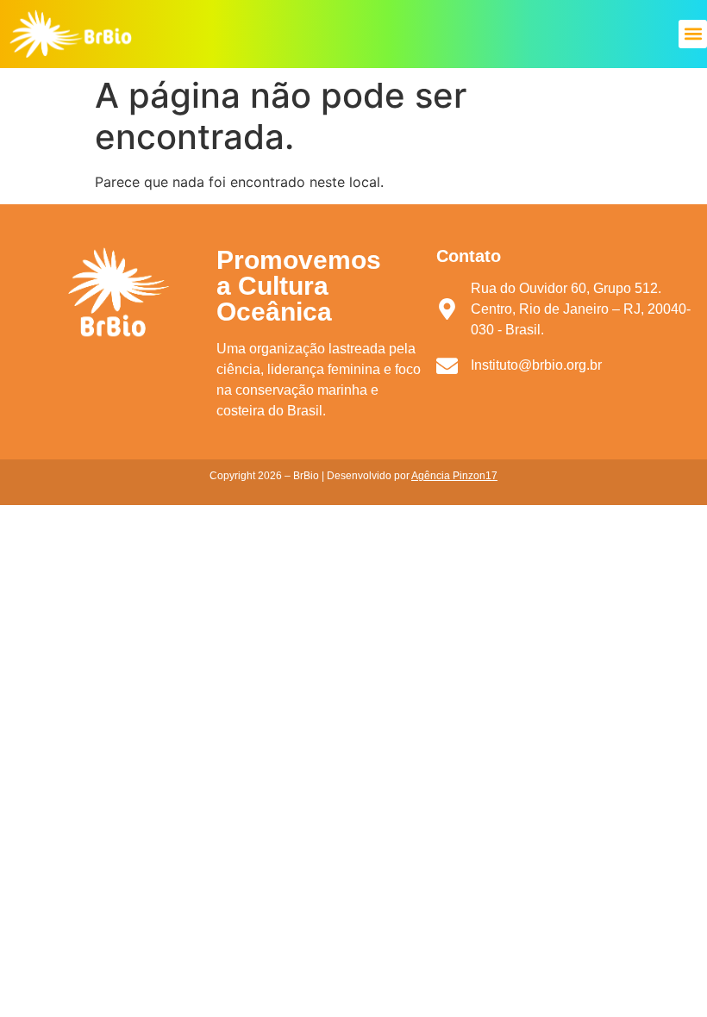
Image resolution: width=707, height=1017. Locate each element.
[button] (693, 34)
